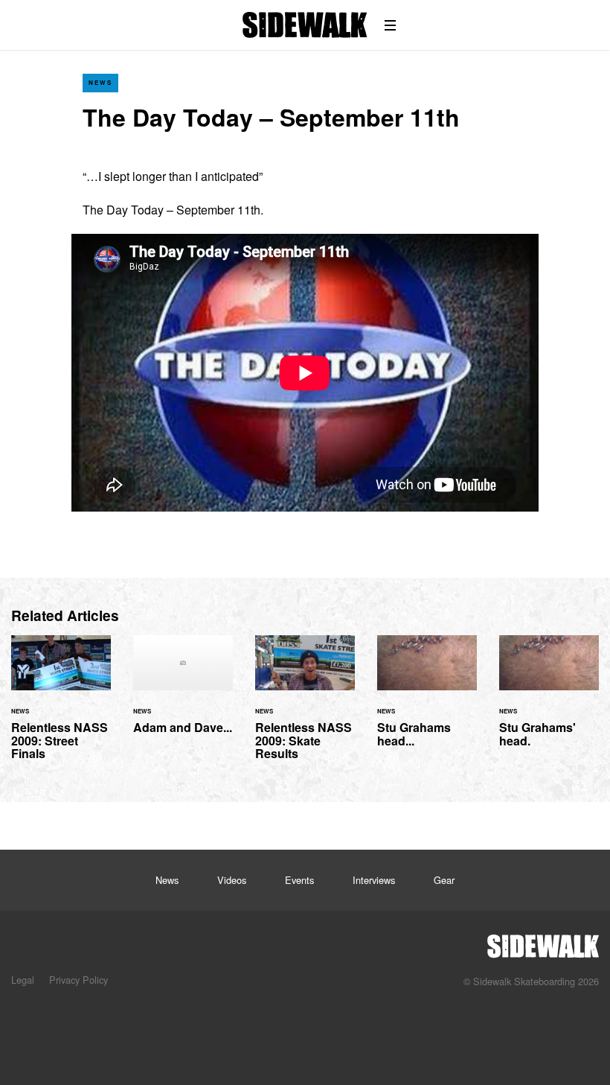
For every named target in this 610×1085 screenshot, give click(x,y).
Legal (22, 980)
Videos (231, 880)
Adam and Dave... (183, 693)
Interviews (374, 880)
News (100, 82)
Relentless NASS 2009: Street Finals (61, 706)
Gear (444, 880)
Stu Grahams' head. (549, 700)
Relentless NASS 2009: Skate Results (305, 706)
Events (299, 880)
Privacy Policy (78, 980)
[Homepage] (543, 942)
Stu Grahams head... (427, 700)
